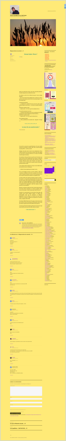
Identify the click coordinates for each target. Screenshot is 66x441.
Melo (45, 253)
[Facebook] (65, 5)
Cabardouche (46, 191)
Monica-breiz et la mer (48, 257)
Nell (45, 260)
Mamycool (46, 248)
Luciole (46, 243)
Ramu (45, 268)
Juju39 (46, 225)
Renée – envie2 (47, 270)
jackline (13, 290)
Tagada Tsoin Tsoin (47, 274)
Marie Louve (46, 252)
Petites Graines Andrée (48, 265)
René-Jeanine (46, 269)
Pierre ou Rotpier (47, 266)
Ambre (46, 186)
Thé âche (46, 275)
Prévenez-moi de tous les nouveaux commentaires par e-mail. (18, 409)
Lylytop (46, 244)
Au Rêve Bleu (46, 188)
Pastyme (46, 264)
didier (13, 249)
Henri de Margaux (47, 217)
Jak (45, 219)
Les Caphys (46, 240)
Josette (13, 300)
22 (53, 171)
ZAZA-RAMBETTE (12, 55)
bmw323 (46, 190)
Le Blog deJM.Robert (47, 233)
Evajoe (46, 206)
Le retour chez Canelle (47, 237)
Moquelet (46, 258)
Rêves (51, 69)
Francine (46, 213)
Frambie (46, 212)
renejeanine (14, 338)
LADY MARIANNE (15, 258)
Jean (45, 221)
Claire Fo (46, 198)
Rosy (45, 272)
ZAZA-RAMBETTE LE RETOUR (18, 15)
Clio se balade (46, 200)
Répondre (11, 255)
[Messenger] (65, 6)
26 (48, 172)
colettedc (13, 357)
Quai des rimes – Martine (48, 267)
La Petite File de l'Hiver (48, 228)
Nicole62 (46, 261)
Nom (11, 397)
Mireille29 (46, 254)
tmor (13, 269)
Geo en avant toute (47, 215)
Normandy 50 (46, 262)
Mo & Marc (46, 256)
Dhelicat (46, 202)
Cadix (45, 192)
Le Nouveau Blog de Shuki (48, 236)
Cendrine (13, 237)
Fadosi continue (47, 208)
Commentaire (12, 385)
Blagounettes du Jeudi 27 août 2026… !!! (50, 138)
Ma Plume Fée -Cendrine (48, 246)
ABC (45, 185)
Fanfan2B (46, 209)
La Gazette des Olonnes (48, 227)
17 (45, 171)
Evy (45, 207)
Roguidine (46, 271)
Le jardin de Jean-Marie (48, 235)
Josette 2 (46, 224)
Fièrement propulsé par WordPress (22, 437)
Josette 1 (46, 223)
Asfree (46, 187)
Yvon (45, 278)
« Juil (46, 175)
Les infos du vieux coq (47, 241)
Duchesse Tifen (47, 204)
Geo (45, 214)
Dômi (45, 203)
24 (45, 172)
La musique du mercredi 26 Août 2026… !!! (50, 139)
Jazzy (45, 220)
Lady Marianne (47, 229)
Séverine (46, 273)
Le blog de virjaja (47, 232)
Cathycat (46, 194)
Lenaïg (46, 238)
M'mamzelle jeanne (47, 245)
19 (48, 171)
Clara (45, 199)
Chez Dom (46, 195)
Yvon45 (46, 279)
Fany (45, 210)
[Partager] (65, 8)
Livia (13, 319)
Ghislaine (46, 216)
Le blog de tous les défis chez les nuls (49, 231)
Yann (45, 277)
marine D (46, 153)
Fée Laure (46, 211)
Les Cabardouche (47, 239)
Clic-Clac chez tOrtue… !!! (48, 135)
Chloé (45, 196)
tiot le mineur (14, 279)
